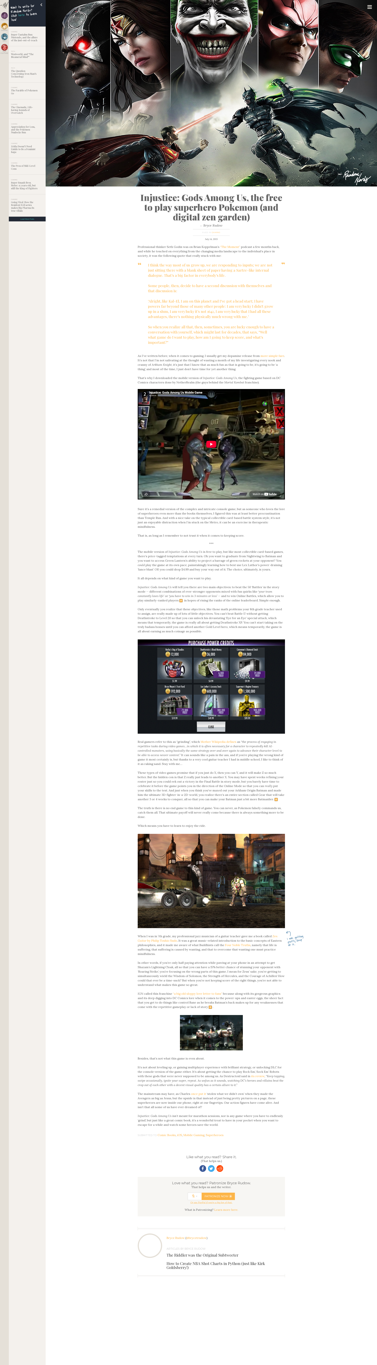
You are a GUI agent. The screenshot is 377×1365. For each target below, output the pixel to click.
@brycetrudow (196, 1238)
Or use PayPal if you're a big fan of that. (211, 1202)
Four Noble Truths (237, 945)
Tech (4, 41)
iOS (179, 1135)
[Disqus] (211, 1328)
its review (257, 1076)
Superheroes (215, 1135)
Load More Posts (27, 219)
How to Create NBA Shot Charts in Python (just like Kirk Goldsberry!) (216, 1265)
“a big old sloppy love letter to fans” (197, 993)
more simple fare (272, 356)
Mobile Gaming (193, 1135)
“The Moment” (230, 247)
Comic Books (167, 1135)
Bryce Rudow (213, 225)
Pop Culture (4, 52)
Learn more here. (226, 1210)
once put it (198, 1094)
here (21, 15)
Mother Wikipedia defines (218, 742)
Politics (4, 20)
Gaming (4, 30)
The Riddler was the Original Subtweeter (202, 1255)
